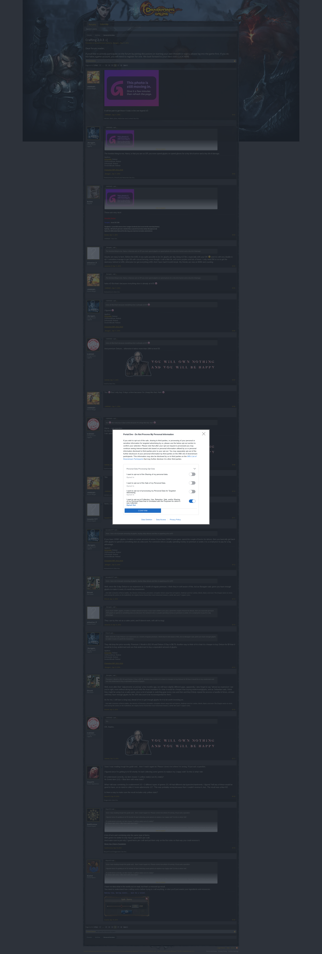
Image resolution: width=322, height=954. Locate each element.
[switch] (192, 474)
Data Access (161, 520)
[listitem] (161, 468)
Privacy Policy (175, 520)
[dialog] (161, 477)
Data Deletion (146, 520)
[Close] (204, 434)
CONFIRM (143, 511)
